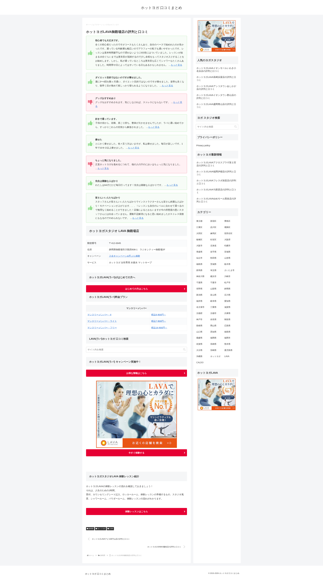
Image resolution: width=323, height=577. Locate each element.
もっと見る (176, 65)
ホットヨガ (101, 529)
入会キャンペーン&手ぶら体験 (124, 256)
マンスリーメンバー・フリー (102, 327)
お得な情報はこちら (136, 373)
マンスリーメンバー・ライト (102, 321)
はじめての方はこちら (136, 288)
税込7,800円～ (158, 321)
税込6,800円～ (158, 314)
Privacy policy (203, 145)
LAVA (111, 529)
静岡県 (91, 529)
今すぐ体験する (136, 453)
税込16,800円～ (159, 327)
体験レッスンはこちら (136, 511)
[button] (184, 349)
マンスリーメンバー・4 (99, 314)
